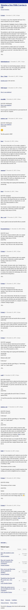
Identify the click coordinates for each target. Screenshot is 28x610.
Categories (7, 600)
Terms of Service (5, 602)
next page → (4, 542)
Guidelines (14, 600)
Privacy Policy (13, 602)
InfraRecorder (4, 80)
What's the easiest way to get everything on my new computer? (8, 588)
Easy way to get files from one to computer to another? (8, 570)
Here (19, 434)
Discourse (9, 606)
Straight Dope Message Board (8, 1)
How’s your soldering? (6, 92)
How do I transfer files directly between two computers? (7, 561)
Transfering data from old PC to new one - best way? (8, 579)
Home (2, 600)
